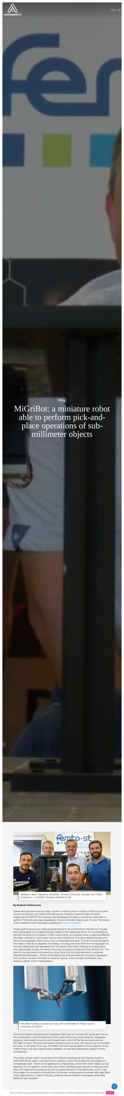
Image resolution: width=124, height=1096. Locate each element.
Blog (62, 400)
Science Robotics (72, 923)
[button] (115, 9)
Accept (110, 1093)
